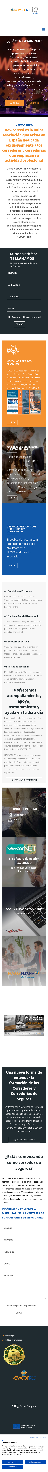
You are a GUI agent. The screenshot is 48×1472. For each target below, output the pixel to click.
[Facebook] (37, 21)
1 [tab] (24, 1059)
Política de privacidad (38, 1438)
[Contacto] (44, 21)
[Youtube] (40, 21)
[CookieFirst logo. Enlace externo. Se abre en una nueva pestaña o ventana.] (3, 1440)
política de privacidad (31, 317)
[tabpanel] (24, 1025)
